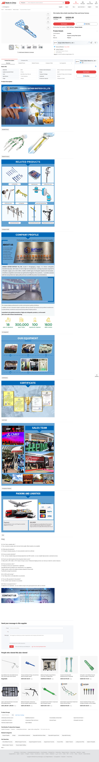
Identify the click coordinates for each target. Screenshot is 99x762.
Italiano (42, 753)
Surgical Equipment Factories (35, 741)
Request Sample (78, 27)
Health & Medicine (8, 9)
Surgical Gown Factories (49, 741)
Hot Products (16, 752)
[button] (69, 63)
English (18, 753)
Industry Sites (58, 752)
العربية (57, 753)
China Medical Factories (7, 741)
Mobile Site (79, 752)
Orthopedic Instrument (78, 720)
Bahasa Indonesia (87, 753)
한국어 (60, 753)
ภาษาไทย (71, 753)
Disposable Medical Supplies (25, 9)
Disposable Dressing (66, 735)
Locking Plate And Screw (6, 720)
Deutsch (47, 753)
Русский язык (37, 753)
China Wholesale (44, 752)
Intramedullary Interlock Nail (55, 717)
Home (2, 9)
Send (12, 646)
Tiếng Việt (80, 753)
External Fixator (53, 720)
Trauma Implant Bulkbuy (21, 745)
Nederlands (52, 753)
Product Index (72, 752)
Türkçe (76, 753)
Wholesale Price (51, 752)
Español (22, 753)
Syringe (13, 735)
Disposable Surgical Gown (53, 735)
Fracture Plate (60, 741)
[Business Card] (95, 66)
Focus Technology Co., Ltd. (41, 756)
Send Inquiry (64, 24)
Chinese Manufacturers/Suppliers (33, 752)
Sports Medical (28, 722)
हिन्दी (67, 753)
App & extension (81, 7)
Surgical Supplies (5, 735)
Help (74, 7)
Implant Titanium (69, 741)
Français (32, 753)
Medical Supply (16, 9)
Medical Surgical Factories (20, 741)
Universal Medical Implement (24, 735)
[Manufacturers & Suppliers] (8, 2)
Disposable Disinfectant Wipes (39, 735)
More (2, 747)
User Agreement (57, 756)
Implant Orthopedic (91, 741)
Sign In (55, 54)
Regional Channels (65, 752)
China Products (23, 752)
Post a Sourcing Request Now (39, 646)
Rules (97, 7)
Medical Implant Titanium (7, 745)
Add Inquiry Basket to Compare (26, 52)
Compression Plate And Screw (31, 720)
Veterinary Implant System (6, 722)
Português (27, 753)
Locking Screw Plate (80, 741)
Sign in (96, 3)
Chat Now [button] (87, 24)
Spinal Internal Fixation (78, 717)
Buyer (67, 7)
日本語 (64, 753)
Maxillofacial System (29, 717)
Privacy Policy (69, 756)
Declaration (63, 756)
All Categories (6, 7)
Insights (83, 752)
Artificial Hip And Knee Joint (7, 717)
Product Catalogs (20, 715)
